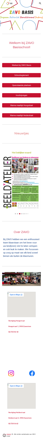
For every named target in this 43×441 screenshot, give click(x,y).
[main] (21, 45)
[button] (3, 3)
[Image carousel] (21, 185)
